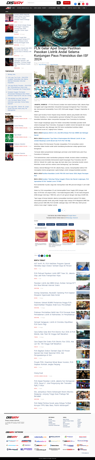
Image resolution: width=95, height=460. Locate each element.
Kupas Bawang (18, 126)
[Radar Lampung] (54, 441)
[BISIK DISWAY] (9, 8)
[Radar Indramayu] (68, 437)
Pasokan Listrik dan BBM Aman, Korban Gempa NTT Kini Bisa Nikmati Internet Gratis (55, 284)
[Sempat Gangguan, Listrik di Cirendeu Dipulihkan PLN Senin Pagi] (83, 325)
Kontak (50, 419)
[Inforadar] (40, 441)
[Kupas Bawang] (9, 129)
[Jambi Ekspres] (26, 441)
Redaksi (50, 422)
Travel (58, 8)
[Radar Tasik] (40, 437)
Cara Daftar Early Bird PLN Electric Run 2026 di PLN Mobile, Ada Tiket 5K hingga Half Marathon (54, 333)
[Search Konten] (59, 3)
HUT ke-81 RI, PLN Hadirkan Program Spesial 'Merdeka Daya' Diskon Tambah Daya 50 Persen (53, 264)
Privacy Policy (52, 421)
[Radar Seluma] (54, 449)
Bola (31, 8)
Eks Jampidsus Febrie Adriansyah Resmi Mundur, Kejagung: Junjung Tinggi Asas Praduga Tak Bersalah (54, 394)
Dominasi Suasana (19, 153)
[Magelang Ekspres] (83, 441)
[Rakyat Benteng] (68, 449)
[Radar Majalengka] (26, 445)
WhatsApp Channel (72, 218)
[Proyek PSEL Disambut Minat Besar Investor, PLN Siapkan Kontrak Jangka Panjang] (83, 365)
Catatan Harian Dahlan (23, 8)
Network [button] (66, 3)
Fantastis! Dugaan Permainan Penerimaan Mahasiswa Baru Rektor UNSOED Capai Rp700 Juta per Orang (18, 93)
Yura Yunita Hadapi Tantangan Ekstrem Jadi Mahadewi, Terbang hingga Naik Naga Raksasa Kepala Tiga (22, 62)
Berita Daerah (37, 8)
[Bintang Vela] (9, 120)
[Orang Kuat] (83, 374)
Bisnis (64, 8)
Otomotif (44, 8)
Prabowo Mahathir (19, 144)
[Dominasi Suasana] (9, 157)
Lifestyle (70, 8)
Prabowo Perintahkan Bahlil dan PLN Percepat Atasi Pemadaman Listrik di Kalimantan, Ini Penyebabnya (54, 313)
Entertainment (52, 8)
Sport (84, 8)
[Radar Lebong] (40, 449)
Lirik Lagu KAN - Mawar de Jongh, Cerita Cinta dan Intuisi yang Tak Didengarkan (17, 108)
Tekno (78, 8)
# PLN (71, 224)
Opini (7, 11)
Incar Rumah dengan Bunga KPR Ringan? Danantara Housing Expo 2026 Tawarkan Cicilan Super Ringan (22, 28)
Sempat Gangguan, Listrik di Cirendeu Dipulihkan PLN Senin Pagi (53, 323)
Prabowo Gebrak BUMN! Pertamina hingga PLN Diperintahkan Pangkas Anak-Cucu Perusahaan (52, 303)
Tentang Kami (52, 424)
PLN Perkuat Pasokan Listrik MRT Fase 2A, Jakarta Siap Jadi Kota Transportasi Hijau (54, 274)
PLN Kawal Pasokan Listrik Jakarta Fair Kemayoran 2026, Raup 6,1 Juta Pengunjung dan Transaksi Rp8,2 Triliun (54, 383)
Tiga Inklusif (17, 135)
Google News (72, 216)
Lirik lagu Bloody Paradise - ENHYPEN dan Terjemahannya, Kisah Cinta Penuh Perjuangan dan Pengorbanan (18, 87)
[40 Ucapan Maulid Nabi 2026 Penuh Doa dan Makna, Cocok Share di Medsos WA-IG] (9, 51)
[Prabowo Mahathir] (9, 147)
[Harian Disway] (26, 437)
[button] (62, 31)
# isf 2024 (41, 224)
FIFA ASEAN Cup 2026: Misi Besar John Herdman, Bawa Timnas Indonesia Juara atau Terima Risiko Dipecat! (17, 101)
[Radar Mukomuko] (12, 449)
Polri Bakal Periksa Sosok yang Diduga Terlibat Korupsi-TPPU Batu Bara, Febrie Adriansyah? (52, 404)
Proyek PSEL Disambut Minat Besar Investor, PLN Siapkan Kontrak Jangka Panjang (53, 363)
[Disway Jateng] (68, 441)
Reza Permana (43, 64)
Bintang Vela (10, 74)
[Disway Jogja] (40, 445)
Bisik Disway (66, 419)
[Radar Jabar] (54, 445)
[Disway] (12, 437)
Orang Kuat (38, 373)
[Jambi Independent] (12, 441)
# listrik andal (50, 224)
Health (75, 8)
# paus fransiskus (61, 224)
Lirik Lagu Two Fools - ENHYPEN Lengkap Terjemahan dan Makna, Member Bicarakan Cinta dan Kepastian (17, 80)
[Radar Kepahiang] (68, 445)
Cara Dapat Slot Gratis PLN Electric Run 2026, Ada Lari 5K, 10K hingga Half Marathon (54, 342)
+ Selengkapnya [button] (85, 453)
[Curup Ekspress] (83, 445)
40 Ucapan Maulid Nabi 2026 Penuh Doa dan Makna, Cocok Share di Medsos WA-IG (23, 50)
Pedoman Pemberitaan (54, 425)
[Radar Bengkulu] (26, 449)
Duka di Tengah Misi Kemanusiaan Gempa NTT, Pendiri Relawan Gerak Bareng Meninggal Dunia (22, 40)
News (13, 8)
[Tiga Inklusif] (9, 138)
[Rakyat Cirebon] (83, 437)
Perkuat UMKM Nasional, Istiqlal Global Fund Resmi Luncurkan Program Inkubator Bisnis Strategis (22, 17)
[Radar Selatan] (83, 449)
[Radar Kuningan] (12, 445)
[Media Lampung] (54, 437)
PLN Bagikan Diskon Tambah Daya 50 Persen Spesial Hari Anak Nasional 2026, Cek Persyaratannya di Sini (52, 353)
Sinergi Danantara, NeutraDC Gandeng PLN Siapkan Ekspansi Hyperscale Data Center (54, 294)
